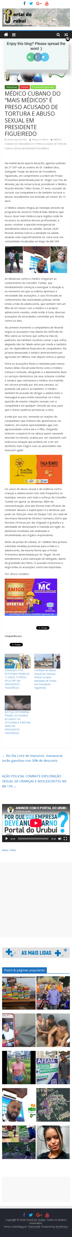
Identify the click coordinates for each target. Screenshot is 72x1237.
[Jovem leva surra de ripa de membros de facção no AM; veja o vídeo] (19, 1069)
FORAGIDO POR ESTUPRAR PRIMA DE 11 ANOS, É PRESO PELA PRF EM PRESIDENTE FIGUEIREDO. (17, 679)
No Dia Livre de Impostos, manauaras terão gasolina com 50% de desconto (32, 758)
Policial (24, 87)
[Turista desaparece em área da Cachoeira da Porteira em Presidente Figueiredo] (53, 1143)
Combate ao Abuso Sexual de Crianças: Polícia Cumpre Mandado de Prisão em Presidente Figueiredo (45, 679)
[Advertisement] (36, 899)
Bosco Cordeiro (41, 139)
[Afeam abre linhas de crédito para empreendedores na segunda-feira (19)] (53, 1069)
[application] (36, 823)
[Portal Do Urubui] (6, 34)
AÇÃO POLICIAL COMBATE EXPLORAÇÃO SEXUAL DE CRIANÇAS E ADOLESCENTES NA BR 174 (34, 781)
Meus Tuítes (9, 850)
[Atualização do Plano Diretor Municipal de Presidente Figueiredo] (53, 1106)
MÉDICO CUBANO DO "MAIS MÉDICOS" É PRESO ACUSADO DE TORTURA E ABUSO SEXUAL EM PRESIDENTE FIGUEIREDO (36, 144)
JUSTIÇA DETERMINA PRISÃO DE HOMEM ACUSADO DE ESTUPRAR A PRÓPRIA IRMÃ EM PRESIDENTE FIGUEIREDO (18, 722)
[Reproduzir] (6, 838)
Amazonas (11, 87)
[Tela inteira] (65, 838)
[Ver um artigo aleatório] (66, 34)
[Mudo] (60, 838)
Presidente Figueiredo (43, 87)
